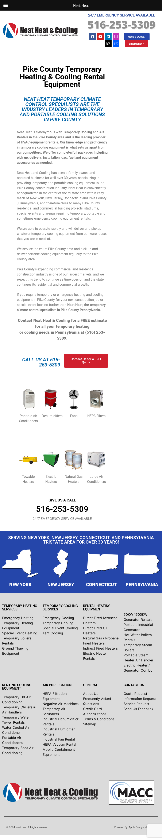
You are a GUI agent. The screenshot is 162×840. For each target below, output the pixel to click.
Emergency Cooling (58, 618)
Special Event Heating (19, 633)
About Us (90, 693)
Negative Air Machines (60, 704)
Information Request (140, 699)
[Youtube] (100, 36)
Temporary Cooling (58, 623)
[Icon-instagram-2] (116, 36)
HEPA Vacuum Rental (59, 744)
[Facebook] (92, 36)
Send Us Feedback (138, 709)
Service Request (136, 704)
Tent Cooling (53, 633)
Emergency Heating (18, 618)
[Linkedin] (108, 36)
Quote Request (135, 693)
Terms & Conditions (98, 719)
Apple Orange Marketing (142, 827)
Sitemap (89, 724)
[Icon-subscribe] (116, 43)
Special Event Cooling (60, 628)
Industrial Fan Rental (59, 739)
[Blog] (108, 43)
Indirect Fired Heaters (100, 648)
